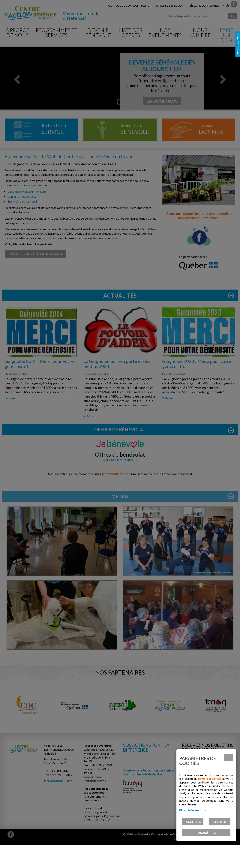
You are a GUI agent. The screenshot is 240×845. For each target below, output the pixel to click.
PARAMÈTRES (206, 832)
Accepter (193, 821)
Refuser (219, 821)
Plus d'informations (193, 810)
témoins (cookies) (209, 778)
